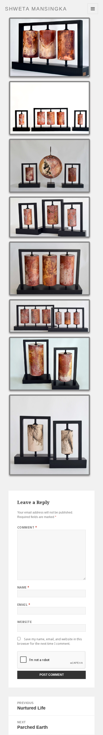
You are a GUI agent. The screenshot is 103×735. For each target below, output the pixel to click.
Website (24, 622)
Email (23, 604)
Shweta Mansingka (36, 9)
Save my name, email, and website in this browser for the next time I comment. (49, 641)
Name (23, 587)
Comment (27, 527)
